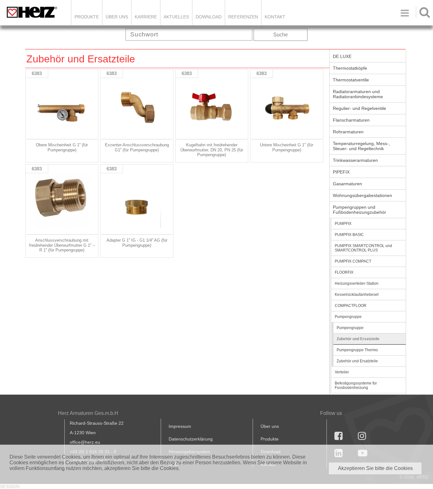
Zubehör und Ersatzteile (358, 339)
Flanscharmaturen (351, 120)
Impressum (180, 426)
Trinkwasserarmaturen (355, 160)
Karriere (146, 16)
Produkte (86, 16)
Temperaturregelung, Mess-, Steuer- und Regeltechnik (361, 146)
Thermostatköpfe (350, 68)
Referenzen (243, 16)
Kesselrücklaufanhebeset (356, 294)
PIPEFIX (341, 172)
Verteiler (342, 372)
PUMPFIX (343, 223)
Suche (280, 34)
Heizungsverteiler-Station (356, 283)
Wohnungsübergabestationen (362, 195)
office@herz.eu (85, 442)
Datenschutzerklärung (191, 438)
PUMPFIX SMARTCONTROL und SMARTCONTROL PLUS (363, 248)
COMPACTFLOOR (350, 305)
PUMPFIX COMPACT (353, 261)
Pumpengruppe (348, 316)
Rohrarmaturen (348, 131)
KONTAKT (275, 16)
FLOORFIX (344, 272)
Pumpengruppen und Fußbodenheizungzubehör (359, 210)
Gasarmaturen (347, 183)
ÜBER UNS (117, 16)
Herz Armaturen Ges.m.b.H (88, 413)
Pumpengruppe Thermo (357, 350)
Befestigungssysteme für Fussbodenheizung (356, 385)
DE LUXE (342, 56)
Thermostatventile (351, 79)
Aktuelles (176, 16)
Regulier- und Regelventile (359, 108)
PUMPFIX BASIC (349, 234)
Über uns (270, 426)
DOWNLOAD (209, 16)
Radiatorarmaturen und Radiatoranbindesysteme (358, 94)
